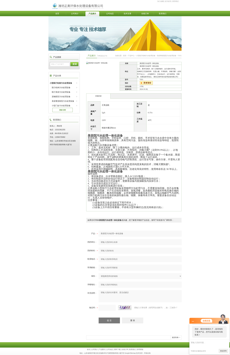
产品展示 (92, 13)
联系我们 (175, 1)
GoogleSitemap (130, 353)
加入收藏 (160, 1)
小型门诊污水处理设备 (61, 106)
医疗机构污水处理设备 (61, 87)
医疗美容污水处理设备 (61, 92)
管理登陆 (140, 349)
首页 (57, 13)
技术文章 (127, 13)
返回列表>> (176, 337)
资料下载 (117, 349)
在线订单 (145, 13)
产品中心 (131, 56)
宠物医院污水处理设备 (61, 96)
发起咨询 (223, 351)
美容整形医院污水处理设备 (63, 101)
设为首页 (168, 1)
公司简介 (75, 13)
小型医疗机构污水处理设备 (61, 83)
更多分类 (62, 110)
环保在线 (147, 353)
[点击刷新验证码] (125, 307)
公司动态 (110, 13)
